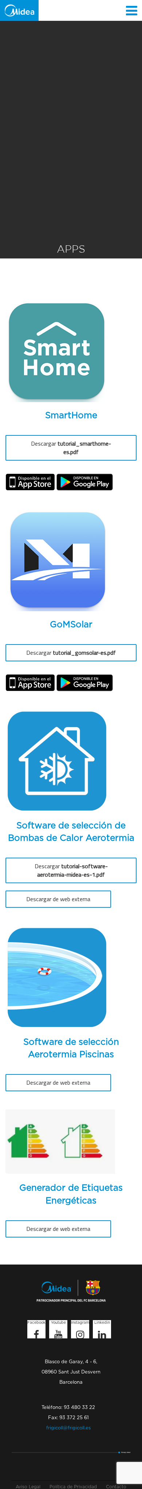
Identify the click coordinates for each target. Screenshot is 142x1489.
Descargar (71, 447)
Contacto (116, 1487)
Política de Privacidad (73, 1487)
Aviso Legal (28, 1487)
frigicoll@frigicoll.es (68, 1428)
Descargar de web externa (58, 899)
